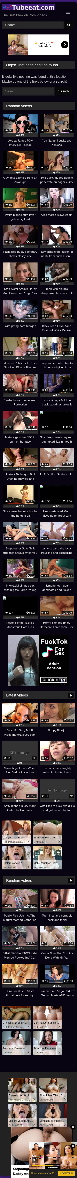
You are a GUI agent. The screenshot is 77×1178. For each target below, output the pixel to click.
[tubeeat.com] (31, 8)
